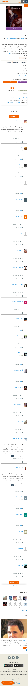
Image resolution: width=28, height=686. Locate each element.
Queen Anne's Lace (25, 607)
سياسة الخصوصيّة (18, 683)
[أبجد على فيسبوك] (17, 657)
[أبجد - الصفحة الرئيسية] (19, 1)
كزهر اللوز (5, 600)
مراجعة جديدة (13, 117)
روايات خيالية (9, 62)
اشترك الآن (10, 82)
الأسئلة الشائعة (12, 678)
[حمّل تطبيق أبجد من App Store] (19, 665)
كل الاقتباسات (10, 102)
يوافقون (17, 141)
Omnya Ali (18, 102)
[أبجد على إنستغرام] (9, 657)
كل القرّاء (23, 610)
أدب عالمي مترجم (23, 62)
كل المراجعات (14, 585)
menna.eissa (15, 607)
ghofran (20, 607)
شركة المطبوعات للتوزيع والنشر (20, 75)
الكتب (23, 678)
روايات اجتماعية (23, 58)
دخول (1, 1)
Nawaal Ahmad (5, 607)
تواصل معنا (18, 678)
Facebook (15, 31)
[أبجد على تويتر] (13, 657)
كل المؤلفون (23, 649)
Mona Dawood (25, 600)
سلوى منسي (10, 600)
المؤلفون (13, 679)
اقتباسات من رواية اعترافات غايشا (19, 98)
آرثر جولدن (22, 38)
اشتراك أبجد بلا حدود (5, 678)
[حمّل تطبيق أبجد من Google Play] (8, 665)
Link (18, 138)
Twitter (13, 31)
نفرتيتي (11, 607)
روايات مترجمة (15, 62)
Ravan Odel (15, 600)
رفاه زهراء (20, 600)
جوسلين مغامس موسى (11, 38)
